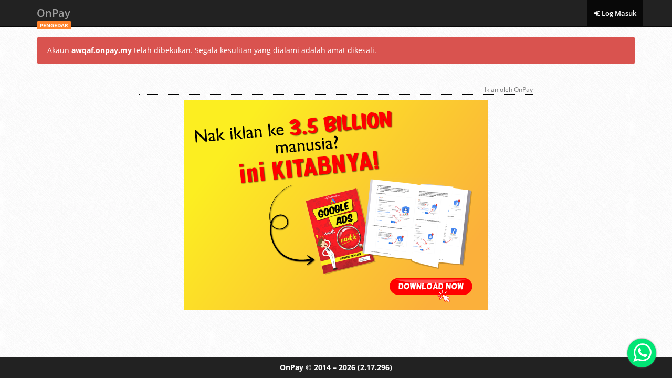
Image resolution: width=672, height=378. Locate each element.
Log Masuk (618, 13)
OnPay (53, 16)
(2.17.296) (375, 367)
